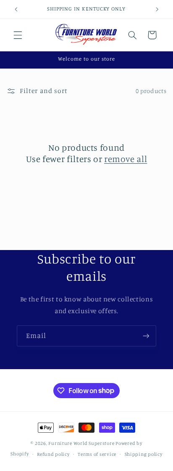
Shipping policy (144, 454)
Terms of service (97, 454)
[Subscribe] (146, 335)
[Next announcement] (157, 9)
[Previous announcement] (16, 9)
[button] (17, 35)
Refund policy (53, 454)
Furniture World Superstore (81, 443)
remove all (125, 158)
